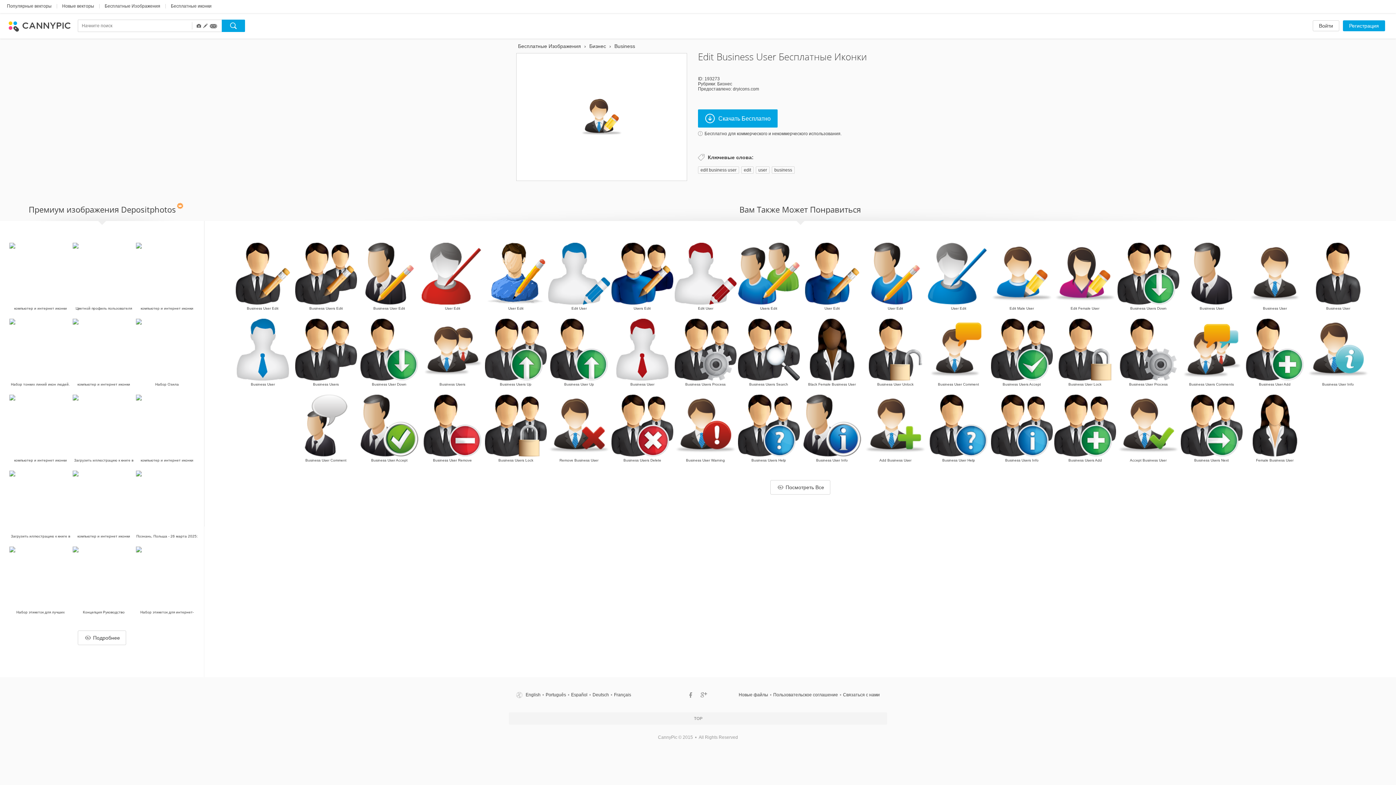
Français (622, 694)
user (762, 170)
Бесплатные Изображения (132, 6)
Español (579, 694)
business (783, 170)
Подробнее (106, 638)
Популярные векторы (29, 6)
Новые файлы (753, 694)
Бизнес (724, 83)
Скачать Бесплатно (744, 119)
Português (556, 694)
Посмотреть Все (805, 487)
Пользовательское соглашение (805, 694)
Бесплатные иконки (191, 6)
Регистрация (1364, 26)
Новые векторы (78, 6)
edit (747, 170)
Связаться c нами (861, 694)
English (533, 694)
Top (698, 718)
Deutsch (601, 694)
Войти (1326, 26)
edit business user (719, 170)
